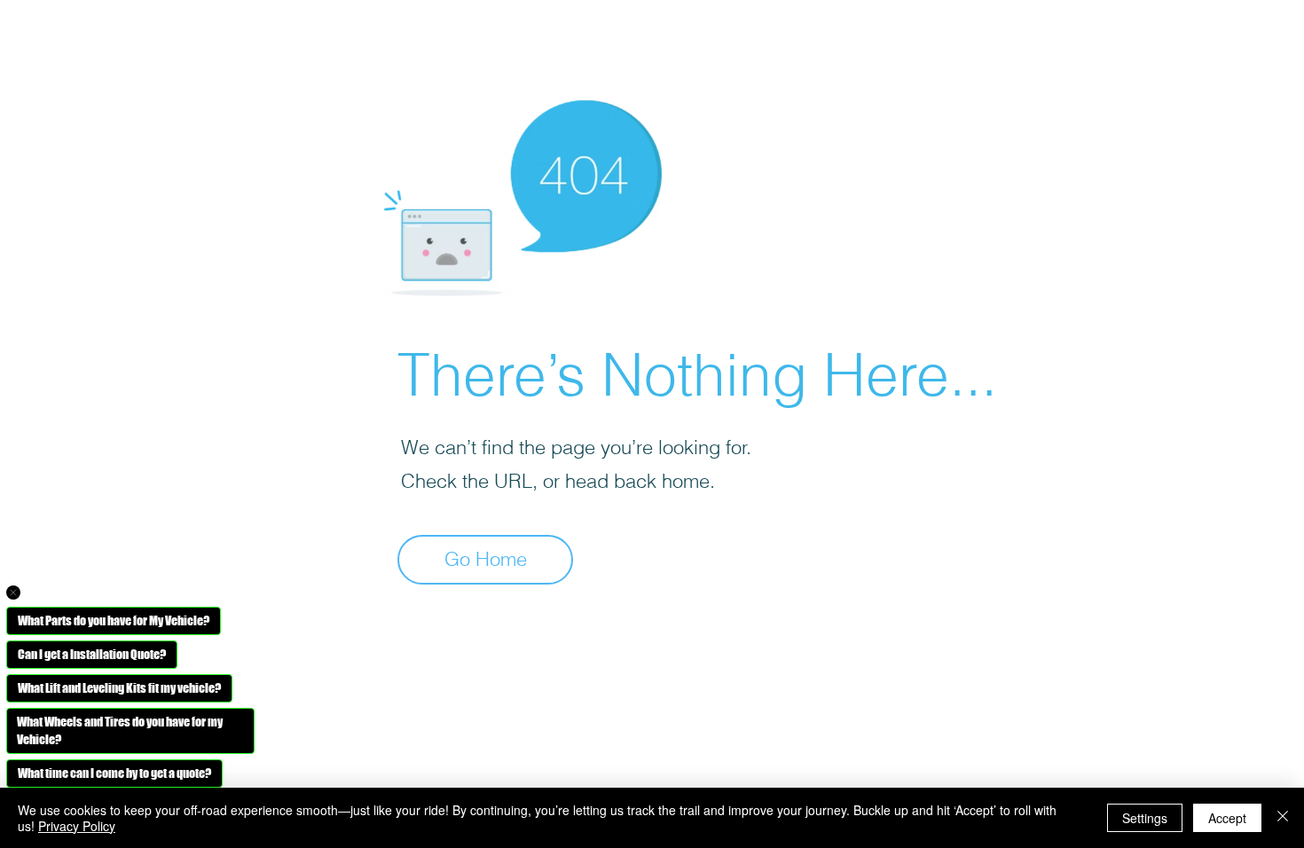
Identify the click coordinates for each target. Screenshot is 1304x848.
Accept (1227, 818)
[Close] (1282, 818)
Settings (1144, 818)
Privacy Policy (76, 826)
